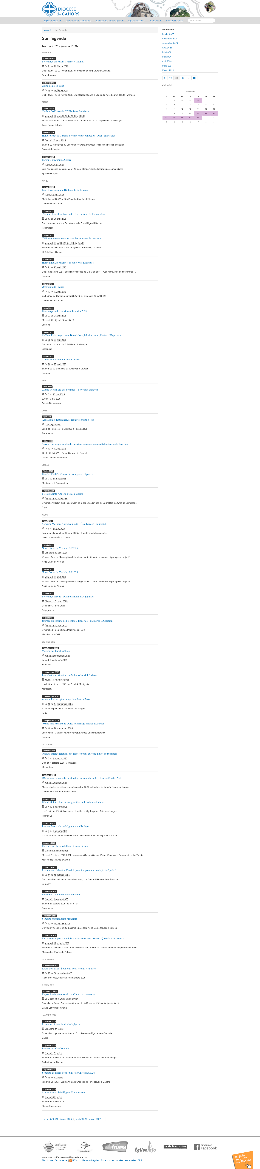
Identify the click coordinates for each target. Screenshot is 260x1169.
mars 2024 (167, 65)
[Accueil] (60, 7)
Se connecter (61, 1160)
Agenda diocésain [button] (136, 20)
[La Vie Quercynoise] (175, 1146)
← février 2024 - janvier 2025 (58, 1118)
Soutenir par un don (245, 1157)
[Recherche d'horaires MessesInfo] (145, 1146)
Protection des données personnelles (118, 1160)
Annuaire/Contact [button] (174, 20)
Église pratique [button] (51, 20)
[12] (194, 78)
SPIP (140, 1160)
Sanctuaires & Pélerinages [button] (108, 20)
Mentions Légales (90, 1160)
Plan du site (47, 1160)
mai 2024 (166, 56)
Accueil (47, 29)
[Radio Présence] (115, 1146)
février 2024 (168, 70)
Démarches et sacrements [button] (78, 20)
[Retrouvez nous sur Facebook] (205, 1146)
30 (183, 77)
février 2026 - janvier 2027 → (89, 1118)
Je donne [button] (154, 20)
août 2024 (167, 47)
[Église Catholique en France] (55, 1146)
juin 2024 (166, 52)
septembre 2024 (170, 43)
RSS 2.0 (76, 1160)
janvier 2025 (168, 34)
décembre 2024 (169, 38)
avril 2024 (167, 61)
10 (170, 77)
